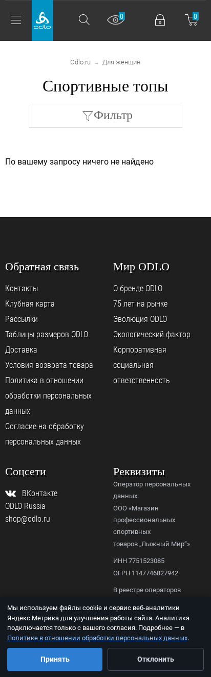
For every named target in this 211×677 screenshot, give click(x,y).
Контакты (21, 288)
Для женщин (121, 62)
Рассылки (21, 319)
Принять (55, 659)
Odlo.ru (80, 62)
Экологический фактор (152, 334)
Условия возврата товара (49, 365)
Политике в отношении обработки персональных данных (97, 638)
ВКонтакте (39, 493)
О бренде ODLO (137, 288)
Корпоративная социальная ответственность (141, 365)
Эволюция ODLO (140, 319)
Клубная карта (30, 304)
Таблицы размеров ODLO (46, 334)
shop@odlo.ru (27, 519)
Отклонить (155, 659)
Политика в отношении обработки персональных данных (48, 396)
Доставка (21, 350)
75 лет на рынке (140, 304)
